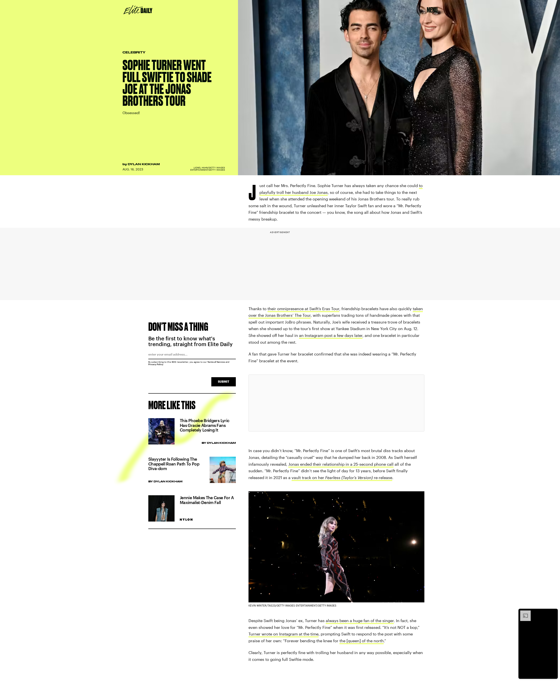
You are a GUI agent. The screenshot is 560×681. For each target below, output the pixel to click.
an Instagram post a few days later (330, 335)
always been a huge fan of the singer (360, 620)
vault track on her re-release (342, 477)
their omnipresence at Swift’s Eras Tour (303, 308)
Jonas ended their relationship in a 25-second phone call (341, 464)
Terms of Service (216, 362)
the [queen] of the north (362, 640)
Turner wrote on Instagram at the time (283, 633)
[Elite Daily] (137, 9)
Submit (223, 381)
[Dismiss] (553, 612)
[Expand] (523, 612)
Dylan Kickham (144, 164)
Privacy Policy (155, 364)
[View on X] (336, 403)
